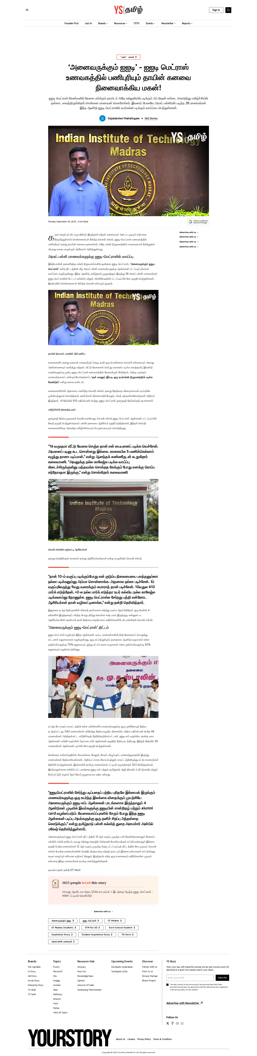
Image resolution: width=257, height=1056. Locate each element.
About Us (120, 1039)
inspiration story (61, 934)
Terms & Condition (162, 1039)
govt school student (120, 927)
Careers (131, 1039)
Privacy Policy (144, 1039)
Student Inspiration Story (96, 934)
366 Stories (151, 118)
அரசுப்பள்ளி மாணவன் (62, 941)
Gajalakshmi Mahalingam (124, 118)
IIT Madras (113, 920)
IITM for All (91, 927)
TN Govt (126, 934)
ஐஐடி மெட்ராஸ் (89, 920)
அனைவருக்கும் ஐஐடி (61, 920)
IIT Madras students (62, 927)
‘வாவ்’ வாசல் (127, 57)
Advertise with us (102, 911)
